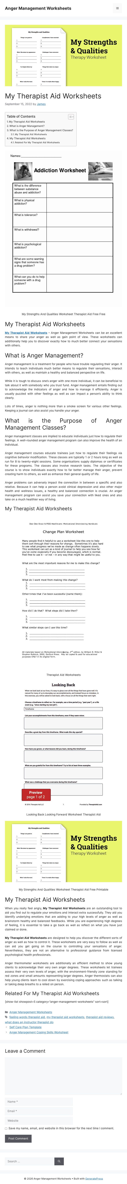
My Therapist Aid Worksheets (27, 121)
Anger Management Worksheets (38, 8)
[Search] (59, 1161)
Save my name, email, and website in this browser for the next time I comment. (61, 1128)
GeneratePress (94, 1178)
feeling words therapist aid (27, 1017)
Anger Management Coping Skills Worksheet (38, 1032)
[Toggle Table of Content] (69, 117)
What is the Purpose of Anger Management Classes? (41, 130)
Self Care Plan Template (25, 1027)
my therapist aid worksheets (65, 1017)
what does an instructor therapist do (29, 1022)
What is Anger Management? (26, 126)
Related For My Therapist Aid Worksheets (37, 142)
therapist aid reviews (100, 1017)
